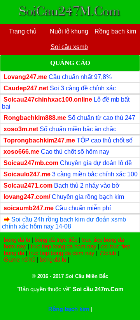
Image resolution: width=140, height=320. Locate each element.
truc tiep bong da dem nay (61, 253)
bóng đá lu (17, 239)
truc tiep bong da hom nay (63, 246)
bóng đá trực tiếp (56, 239)
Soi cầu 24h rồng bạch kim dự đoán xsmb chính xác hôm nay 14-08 (64, 223)
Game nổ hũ (19, 259)
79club (107, 253)
